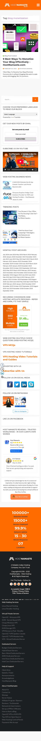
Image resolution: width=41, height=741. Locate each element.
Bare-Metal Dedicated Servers (13, 653)
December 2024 (27, 261)
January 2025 (17, 261)
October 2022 (32, 272)
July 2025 (6, 259)
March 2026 (27, 254)
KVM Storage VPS (8, 628)
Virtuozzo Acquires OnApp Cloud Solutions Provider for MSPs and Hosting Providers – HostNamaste (23, 195)
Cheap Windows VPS (9, 623)
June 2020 (16, 282)
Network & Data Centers (11, 706)
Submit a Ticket (7, 673)
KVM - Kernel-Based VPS (11, 620)
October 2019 (18, 286)
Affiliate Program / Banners (12, 700)
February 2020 (11, 284)
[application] (20, 161)
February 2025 (7, 261)
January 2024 (17, 266)
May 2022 (6, 277)
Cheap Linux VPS (8, 625)
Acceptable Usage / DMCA (20, 589)
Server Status (7, 698)
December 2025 (21, 257)
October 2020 (16, 279)
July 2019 (10, 288)
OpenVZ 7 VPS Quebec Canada (13, 634)
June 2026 (12, 254)
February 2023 (26, 270)
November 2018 (18, 288)
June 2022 (32, 275)
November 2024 (8, 263)
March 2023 (17, 270)
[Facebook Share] (2, 365)
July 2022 (25, 275)
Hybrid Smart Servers (10, 650)
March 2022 (21, 277)
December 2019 (30, 284)
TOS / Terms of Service (20, 593)
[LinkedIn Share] (2, 373)
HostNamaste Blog (9, 681)
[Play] (5, 170)
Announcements (8, 675)
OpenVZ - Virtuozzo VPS (11, 617)
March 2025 (34, 259)
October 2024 (18, 263)
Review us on (15, 451)
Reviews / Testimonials (10, 703)
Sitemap (5, 695)
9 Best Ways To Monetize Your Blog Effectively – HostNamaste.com (18, 62)
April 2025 (26, 259)
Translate (17, 117)
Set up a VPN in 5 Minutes (11, 709)
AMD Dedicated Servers (11, 656)
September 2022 (8, 275)
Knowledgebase (8, 678)
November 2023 (8, 268)
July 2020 (10, 282)
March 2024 (33, 263)
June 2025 (12, 259)
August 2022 (18, 275)
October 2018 (28, 288)
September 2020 (26, 279)
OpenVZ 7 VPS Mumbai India (12, 636)
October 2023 (18, 268)
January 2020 (20, 284)
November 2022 (22, 272)
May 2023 (10, 270)
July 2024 (26, 263)
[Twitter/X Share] (2, 369)
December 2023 (27, 266)
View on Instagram (20, 411)
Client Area (6, 670)
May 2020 (23, 282)
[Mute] (33, 170)
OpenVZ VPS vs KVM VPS (11, 714)
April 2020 (30, 282)
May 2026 (19, 254)
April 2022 (13, 277)
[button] (2, 377)
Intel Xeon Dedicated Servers (13, 659)
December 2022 (12, 272)
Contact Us (6, 692)
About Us (5, 690)
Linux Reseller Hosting (10, 609)
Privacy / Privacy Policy (20, 591)
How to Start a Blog (9, 711)
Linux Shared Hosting (10, 606)
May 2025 (19, 259)
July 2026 (6, 254)
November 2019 (8, 286)
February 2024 (7, 266)
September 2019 (28, 286)
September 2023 (28, 268)
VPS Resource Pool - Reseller (12, 631)
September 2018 (8, 291)
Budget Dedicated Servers (12, 648)
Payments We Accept (10, 722)
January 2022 (7, 279)
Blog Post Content (10, 56)
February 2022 (29, 277)
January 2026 (11, 257)
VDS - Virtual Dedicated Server (13, 639)
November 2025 (31, 257)
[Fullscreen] (36, 170)
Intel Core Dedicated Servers (13, 661)
